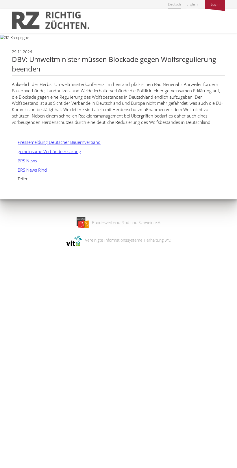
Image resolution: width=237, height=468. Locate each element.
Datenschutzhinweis (18, 465)
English (192, 4)
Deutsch (174, 4)
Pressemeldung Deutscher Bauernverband (56, 142)
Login (215, 4)
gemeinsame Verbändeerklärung (46, 151)
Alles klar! (8, 444)
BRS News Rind (29, 170)
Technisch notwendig (9, 371)
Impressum (10, 460)
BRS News (24, 161)
